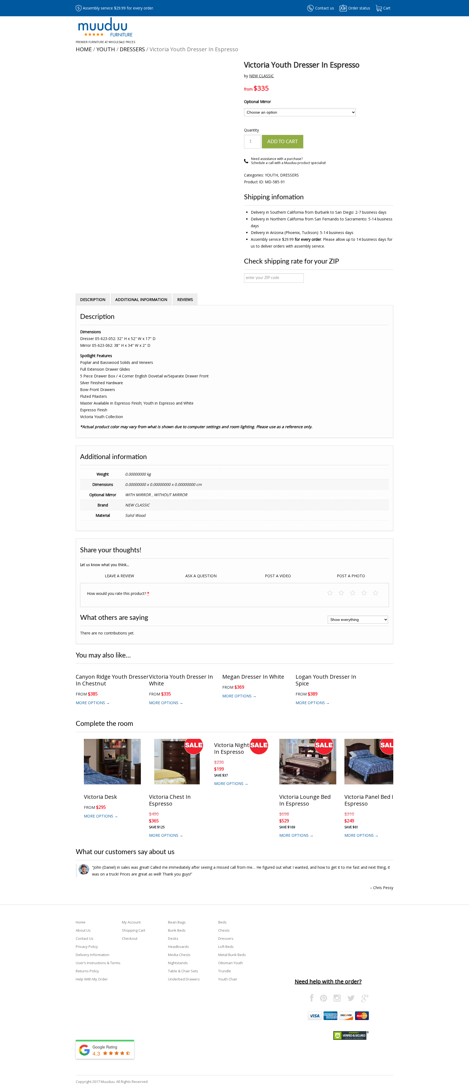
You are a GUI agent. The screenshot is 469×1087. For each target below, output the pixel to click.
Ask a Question (201, 575)
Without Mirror (170, 494)
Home (84, 49)
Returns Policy (87, 971)
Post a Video (278, 575)
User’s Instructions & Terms (98, 962)
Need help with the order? (328, 981)
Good (366, 593)
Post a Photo (351, 575)
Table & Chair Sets (183, 971)
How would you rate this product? (118, 593)
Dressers (132, 49)
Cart (387, 8)
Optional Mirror (257, 101)
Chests (224, 930)
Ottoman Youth (230, 962)
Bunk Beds (177, 930)
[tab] (93, 299)
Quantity (251, 130)
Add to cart (282, 141)
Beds (222, 922)
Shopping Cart (133, 930)
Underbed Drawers (184, 979)
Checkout (129, 938)
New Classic (261, 75)
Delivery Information (92, 954)
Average (355, 593)
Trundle (224, 971)
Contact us (324, 8)
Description (92, 299)
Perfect (378, 593)
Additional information (141, 299)
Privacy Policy (87, 946)
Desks (173, 938)
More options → (93, 702)
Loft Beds (226, 946)
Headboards (178, 946)
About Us (83, 930)
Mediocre (344, 593)
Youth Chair (227, 979)
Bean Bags (177, 922)
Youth (105, 49)
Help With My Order (92, 979)
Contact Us (84, 938)
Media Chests (179, 954)
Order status (359, 8)
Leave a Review (119, 575)
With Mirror (138, 494)
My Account (131, 922)
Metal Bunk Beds (232, 954)
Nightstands (178, 962)
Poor (332, 593)
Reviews (185, 299)
